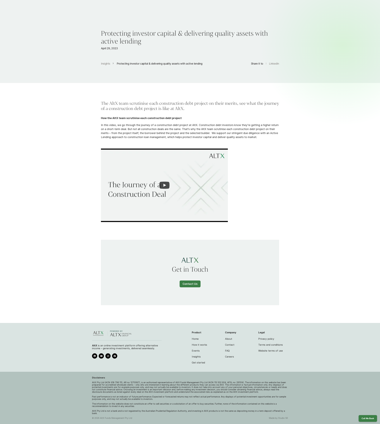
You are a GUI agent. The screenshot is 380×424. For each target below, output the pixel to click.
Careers (229, 356)
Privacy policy (266, 338)
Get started (198, 362)
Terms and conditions (270, 344)
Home (195, 338)
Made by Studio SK (278, 418)
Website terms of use (270, 350)
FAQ (227, 350)
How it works (199, 344)
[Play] (164, 185)
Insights (105, 63)
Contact (229, 344)
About (228, 338)
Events (196, 350)
